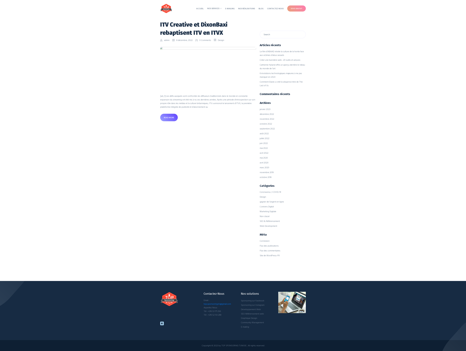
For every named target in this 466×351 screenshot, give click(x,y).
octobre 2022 (266, 123)
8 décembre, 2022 (184, 40)
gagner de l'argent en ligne (272, 201)
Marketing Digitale (268, 211)
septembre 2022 (267, 128)
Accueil (200, 8)
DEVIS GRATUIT (296, 8)
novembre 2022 (267, 119)
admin (167, 40)
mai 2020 (264, 157)
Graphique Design (249, 318)
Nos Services (213, 8)
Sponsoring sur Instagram (252, 305)
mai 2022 (264, 148)
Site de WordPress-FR (270, 255)
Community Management (252, 322)
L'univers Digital (267, 206)
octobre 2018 (265, 177)
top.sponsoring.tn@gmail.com (217, 303)
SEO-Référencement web (252, 313)
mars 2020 (264, 167)
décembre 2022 (267, 114)
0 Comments (205, 40)
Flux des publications (269, 245)
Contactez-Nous (275, 8)
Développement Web (251, 309)
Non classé (265, 216)
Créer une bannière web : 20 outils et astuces (280, 60)
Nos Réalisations (246, 8)
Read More (169, 117)
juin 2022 (264, 143)
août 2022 (264, 133)
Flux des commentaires (270, 250)
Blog (261, 8)
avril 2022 (264, 153)
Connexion (265, 240)
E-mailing (230, 8)
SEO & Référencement (270, 221)
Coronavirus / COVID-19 (270, 192)
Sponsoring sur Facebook (252, 300)
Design (221, 40)
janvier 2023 (265, 109)
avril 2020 (264, 162)
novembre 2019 (267, 172)
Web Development (268, 226)
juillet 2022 (264, 138)
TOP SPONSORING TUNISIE (234, 345)
